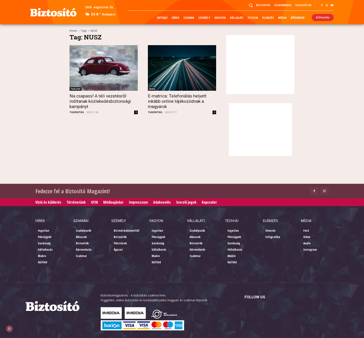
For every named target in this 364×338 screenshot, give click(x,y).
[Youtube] (332, 5)
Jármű (152, 88)
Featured (75, 88)
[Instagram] (326, 5)
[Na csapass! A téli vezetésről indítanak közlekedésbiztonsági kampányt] (104, 68)
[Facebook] (321, 5)
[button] (251, 5)
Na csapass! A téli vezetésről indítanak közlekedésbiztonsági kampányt (100, 101)
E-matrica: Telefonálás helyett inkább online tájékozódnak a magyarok (177, 101)
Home (73, 30)
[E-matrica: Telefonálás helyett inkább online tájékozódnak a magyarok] (182, 68)
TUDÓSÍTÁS (77, 112)
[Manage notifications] (9, 328)
